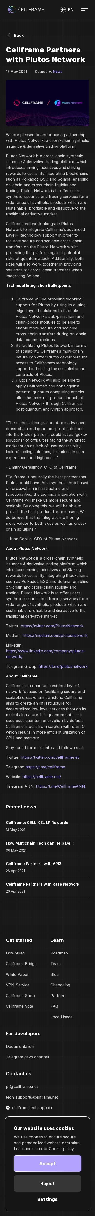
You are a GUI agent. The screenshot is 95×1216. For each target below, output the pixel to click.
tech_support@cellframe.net (32, 1097)
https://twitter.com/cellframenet (50, 757)
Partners (58, 995)
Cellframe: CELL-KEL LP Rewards (37, 822)
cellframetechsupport (32, 1107)
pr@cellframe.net (22, 1086)
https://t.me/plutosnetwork (63, 666)
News (58, 71)
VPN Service (17, 985)
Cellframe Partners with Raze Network (42, 884)
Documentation (20, 1046)
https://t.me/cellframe (45, 767)
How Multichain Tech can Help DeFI (40, 843)
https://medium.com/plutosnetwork (55, 635)
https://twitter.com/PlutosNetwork (52, 625)
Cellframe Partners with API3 (33, 863)
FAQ (54, 1006)
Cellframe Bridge (21, 963)
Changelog (60, 985)
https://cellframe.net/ (41, 776)
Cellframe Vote (19, 1006)
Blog (54, 974)
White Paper (17, 974)
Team (55, 963)
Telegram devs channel (27, 1057)
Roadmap (59, 953)
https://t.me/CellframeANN (60, 786)
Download (15, 953)
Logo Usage (61, 1016)
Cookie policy (61, 1148)
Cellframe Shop (20, 995)
